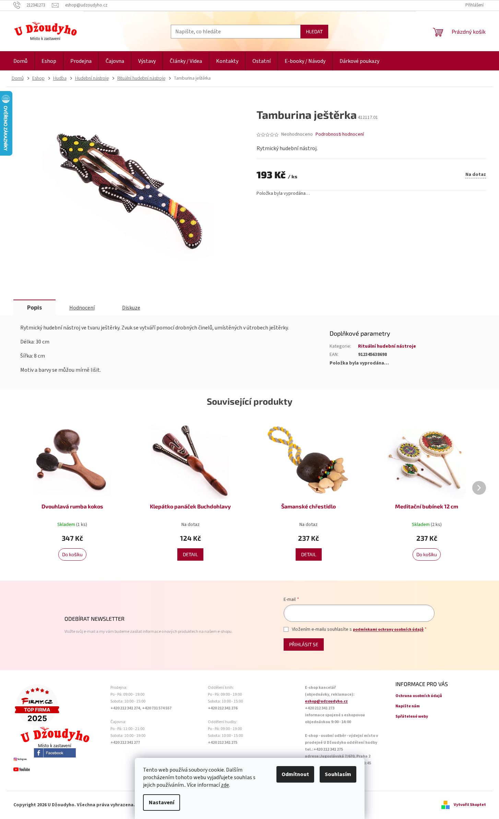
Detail (190, 554)
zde (225, 785)
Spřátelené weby (411, 716)
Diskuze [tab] (131, 308)
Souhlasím (338, 774)
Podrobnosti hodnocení (340, 134)
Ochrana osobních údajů (418, 696)
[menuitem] (20, 61)
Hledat (314, 31)
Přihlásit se (303, 644)
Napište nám (407, 706)
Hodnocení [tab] (82, 308)
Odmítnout (295, 774)
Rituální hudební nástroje (387, 346)
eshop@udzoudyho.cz (326, 701)
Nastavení (161, 802)
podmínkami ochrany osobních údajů (388, 629)
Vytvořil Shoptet (470, 805)
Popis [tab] (34, 307)
